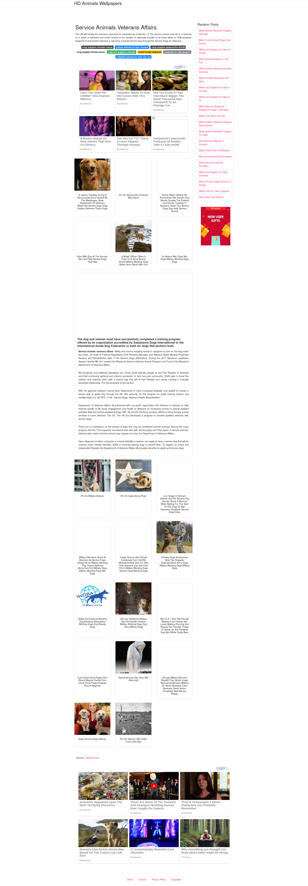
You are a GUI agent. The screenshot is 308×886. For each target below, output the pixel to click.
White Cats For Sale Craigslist (214, 191)
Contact (142, 879)
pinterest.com (92, 757)
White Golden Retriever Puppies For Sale (215, 133)
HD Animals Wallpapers (98, 3)
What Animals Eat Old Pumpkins (215, 156)
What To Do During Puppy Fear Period (215, 41)
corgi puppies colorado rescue (97, 47)
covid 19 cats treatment (149, 51)
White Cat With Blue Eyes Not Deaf (214, 79)
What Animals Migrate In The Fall (213, 60)
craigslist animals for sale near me (133, 56)
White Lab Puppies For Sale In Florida (214, 51)
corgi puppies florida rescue (91, 51)
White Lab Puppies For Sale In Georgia (214, 89)
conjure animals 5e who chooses (132, 47)
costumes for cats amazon (177, 51)
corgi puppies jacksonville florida (168, 47)
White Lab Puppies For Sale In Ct (214, 98)
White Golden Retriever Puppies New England (215, 123)
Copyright (176, 879)
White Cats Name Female (212, 115)
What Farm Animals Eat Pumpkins (211, 164)
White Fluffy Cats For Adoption (214, 150)
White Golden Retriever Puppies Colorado (215, 70)
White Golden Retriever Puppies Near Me (215, 32)
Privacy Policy (159, 879)
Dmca (130, 879)
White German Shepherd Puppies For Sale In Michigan (214, 108)
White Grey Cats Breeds (211, 197)
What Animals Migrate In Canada (211, 142)
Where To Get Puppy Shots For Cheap (215, 183)
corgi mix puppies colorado (121, 51)
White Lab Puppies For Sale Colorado (213, 173)
